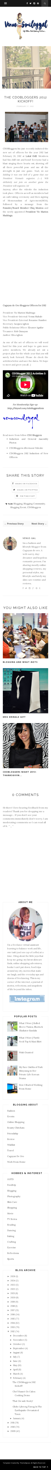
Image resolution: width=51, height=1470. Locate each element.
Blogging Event (18, 507)
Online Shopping (15, 1122)
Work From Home (16, 1162)
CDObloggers (34, 507)
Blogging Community (34, 503)
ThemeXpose (25, 1463)
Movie (10, 1213)
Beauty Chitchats (15, 1127)
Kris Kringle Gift (14, 717)
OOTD (10, 1179)
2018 (12, 1306)
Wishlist (11, 1144)
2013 (12, 1327)
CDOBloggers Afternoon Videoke (26, 448)
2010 (12, 1427)
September (19, 1348)
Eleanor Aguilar (35, 327)
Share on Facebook (26, 484)
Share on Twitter (27, 490)
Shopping (12, 1207)
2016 (12, 1314)
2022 (13, 1289)
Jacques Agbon (21, 324)
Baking (10, 1236)
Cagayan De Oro (15, 1156)
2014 (12, 1323)
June (15, 1361)
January (17, 1418)
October (17, 1344)
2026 (13, 1276)
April (15, 1369)
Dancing (11, 1230)
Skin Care (12, 1202)
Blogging (18, 503)
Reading (11, 1224)
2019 (12, 1301)
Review (11, 1139)
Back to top (39, 1467)
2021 (12, 1293)
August (16, 1352)
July (15, 1356)
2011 (12, 1422)
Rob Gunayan (21, 331)
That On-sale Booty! (23, 1401)
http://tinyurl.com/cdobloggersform (25, 408)
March (16, 1373)
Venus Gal (29, 538)
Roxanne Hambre (38, 320)
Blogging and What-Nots (20, 662)
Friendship (12, 1133)
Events (10, 1116)
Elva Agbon (17, 335)
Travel (10, 1150)
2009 (13, 1431)
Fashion (11, 1110)
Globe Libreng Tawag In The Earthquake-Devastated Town (27, 1410)
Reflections (13, 1253)
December (18, 1335)
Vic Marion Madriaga (24, 312)
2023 (13, 1284)
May (15, 1365)
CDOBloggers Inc (12, 148)
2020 (13, 1297)
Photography (13, 1196)
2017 (12, 1310)
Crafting (11, 1242)
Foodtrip (11, 1185)
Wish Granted (26, 1052)
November (19, 1340)
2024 (13, 1280)
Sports (10, 1259)
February (18, 1378)
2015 (12, 1318)
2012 (12, 1331)
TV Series (12, 1219)
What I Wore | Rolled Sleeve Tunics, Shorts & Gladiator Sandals (31, 1027)
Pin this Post (27, 496)
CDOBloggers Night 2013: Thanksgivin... (20, 774)
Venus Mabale (35, 316)
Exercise (11, 1247)
